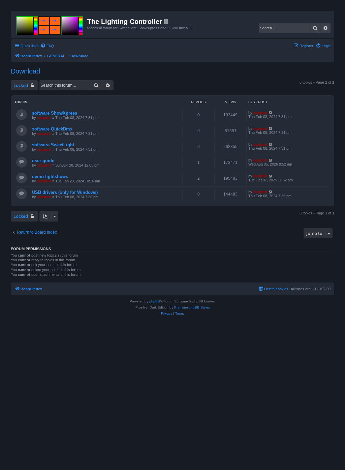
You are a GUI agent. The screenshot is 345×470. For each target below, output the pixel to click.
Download (25, 71)
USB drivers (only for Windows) (65, 192)
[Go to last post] (271, 113)
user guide (43, 160)
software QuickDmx (52, 128)
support (44, 118)
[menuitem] (47, 46)
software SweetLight (53, 144)
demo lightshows (50, 176)
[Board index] (50, 24)
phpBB (154, 301)
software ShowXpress (54, 113)
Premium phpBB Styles (192, 307)
